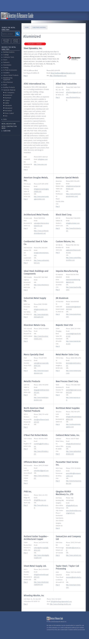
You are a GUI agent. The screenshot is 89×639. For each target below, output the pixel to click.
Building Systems (8, 52)
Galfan (7, 103)
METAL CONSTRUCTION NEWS (9, 127)
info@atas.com (43, 159)
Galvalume (8, 105)
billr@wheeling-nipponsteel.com (61, 601)
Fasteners (6, 62)
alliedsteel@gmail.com (73, 92)
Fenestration (7, 65)
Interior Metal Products (10, 75)
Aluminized (8, 95)
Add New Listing (6, 41)
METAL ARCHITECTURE (9, 124)
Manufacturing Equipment (7, 79)
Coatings (6, 55)
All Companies (9, 93)
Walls (5, 119)
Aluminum (8, 98)
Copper (7, 100)
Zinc (6, 116)
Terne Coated (9, 113)
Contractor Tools (8, 57)
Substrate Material (9, 90)
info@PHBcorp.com (40, 500)
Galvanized (8, 108)
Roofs (5, 85)
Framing (5, 68)
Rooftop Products (9, 87)
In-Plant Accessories (10, 70)
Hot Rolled (8, 111)
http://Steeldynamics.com (58, 75)
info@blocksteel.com (73, 223)
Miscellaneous (8, 82)
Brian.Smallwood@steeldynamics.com (63, 73)
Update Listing (15, 41)
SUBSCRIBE (7, 131)
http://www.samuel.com (73, 555)
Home (27, 27)
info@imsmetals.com (40, 309)
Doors (5, 60)
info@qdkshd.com (72, 505)
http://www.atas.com (40, 164)
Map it (25, 75)
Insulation (6, 73)
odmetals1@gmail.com (41, 470)
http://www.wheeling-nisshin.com (60, 604)
